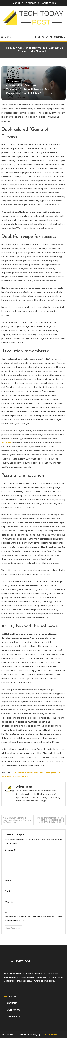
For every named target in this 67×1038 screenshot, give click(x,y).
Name (8, 880)
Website (9, 902)
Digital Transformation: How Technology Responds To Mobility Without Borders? (50, 820)
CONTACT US (32, 3)
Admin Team (31, 85)
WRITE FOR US (49, 3)
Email (8, 891)
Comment (10, 849)
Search (58, 36)
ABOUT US (18, 3)
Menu (8, 36)
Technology (13, 81)
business (6, 442)
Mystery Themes (49, 1034)
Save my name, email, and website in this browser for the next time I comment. (33, 918)
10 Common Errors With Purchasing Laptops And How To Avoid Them (17, 820)
